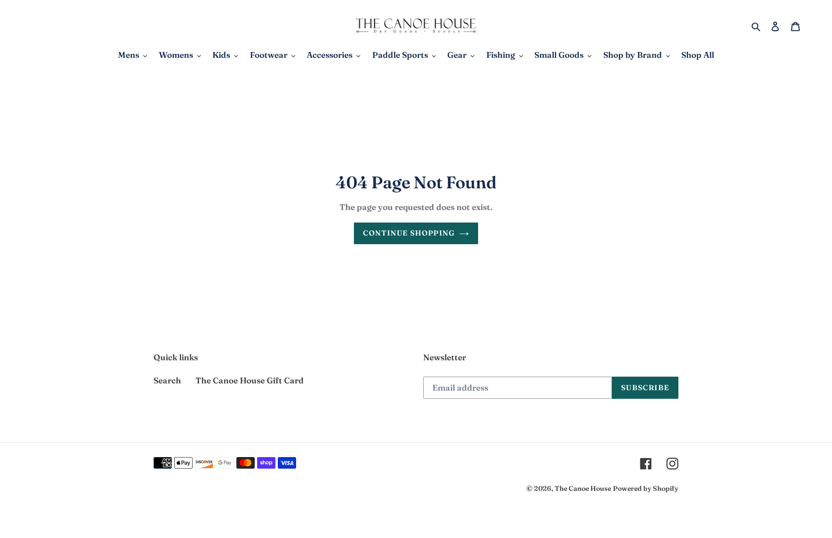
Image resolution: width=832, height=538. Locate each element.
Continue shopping (409, 232)
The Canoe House (583, 488)
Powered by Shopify (645, 488)
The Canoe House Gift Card (249, 380)
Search (167, 380)
